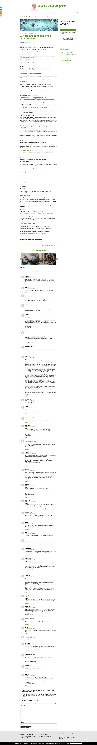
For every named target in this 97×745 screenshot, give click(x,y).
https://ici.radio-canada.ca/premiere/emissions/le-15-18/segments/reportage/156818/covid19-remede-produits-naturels (38, 507)
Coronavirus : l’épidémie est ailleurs (28, 244)
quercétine (39, 239)
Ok (70, 743)
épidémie (31, 239)
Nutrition (53, 13)
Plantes (41, 13)
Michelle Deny (28, 636)
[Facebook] (23, 41)
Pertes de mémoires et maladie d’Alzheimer (28, 263)
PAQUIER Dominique (29, 539)
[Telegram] (30, 41)
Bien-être (59, 13)
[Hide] (0, 16)
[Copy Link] (28, 41)
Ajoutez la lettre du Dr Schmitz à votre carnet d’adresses (69, 55)
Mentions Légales (65, 58)
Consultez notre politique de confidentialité (68, 42)
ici (51, 228)
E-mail (22, 722)
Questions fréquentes (66, 60)
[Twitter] (25, 41)
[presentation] (20, 259)
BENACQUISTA (28, 512)
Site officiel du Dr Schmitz (67, 52)
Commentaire (24, 705)
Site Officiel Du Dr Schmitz (27, 734)
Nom (22, 718)
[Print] (26, 41)
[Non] (95, 743)
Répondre (27, 284)
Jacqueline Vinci (28, 295)
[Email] (21, 41)
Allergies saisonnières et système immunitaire (46, 261)
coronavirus (23, 239)
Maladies (47, 13)
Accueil (36, 13)
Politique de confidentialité (77, 743)
